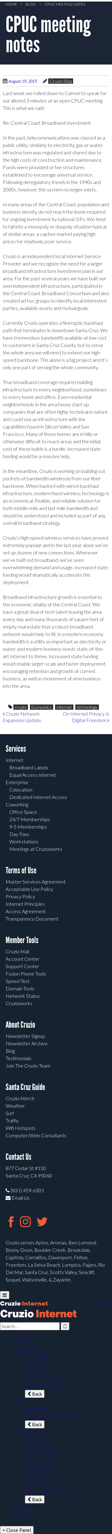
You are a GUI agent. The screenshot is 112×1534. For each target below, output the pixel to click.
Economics (41, 707)
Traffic (12, 1120)
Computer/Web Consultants (36, 1135)
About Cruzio (20, 1024)
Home (11, 4)
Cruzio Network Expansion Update (22, 717)
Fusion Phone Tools (26, 973)
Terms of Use (21, 870)
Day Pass (19, 834)
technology (87, 707)
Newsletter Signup (25, 1036)
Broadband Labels (28, 767)
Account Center (23, 959)
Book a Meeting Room (48, 1491)
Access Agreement (26, 911)
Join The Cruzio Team (28, 1065)
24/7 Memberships (29, 819)
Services (16, 748)
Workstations (23, 841)
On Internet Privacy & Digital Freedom (86, 717)
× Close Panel (16, 1530)
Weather (15, 1106)
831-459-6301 (100, 1304)
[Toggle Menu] (4, 1295)
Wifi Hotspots (20, 1128)
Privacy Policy (20, 896)
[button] (37, 1349)
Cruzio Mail (17, 951)
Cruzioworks (19, 1003)
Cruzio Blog (61, 81)
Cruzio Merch (20, 1098)
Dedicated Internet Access (38, 797)
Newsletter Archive (27, 1043)
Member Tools (22, 940)
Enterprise (17, 782)
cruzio (20, 707)
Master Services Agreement (36, 881)
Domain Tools (20, 988)
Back (36, 1394)
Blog (31, 4)
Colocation (20, 789)
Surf (10, 1113)
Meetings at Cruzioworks (35, 849)
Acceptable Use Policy (29, 889)
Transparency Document (32, 919)
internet (64, 707)
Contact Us (18, 1157)
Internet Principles (25, 904)
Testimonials (18, 1058)
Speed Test (18, 981)
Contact (21, 1514)
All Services (24, 1507)
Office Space (23, 812)
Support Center (22, 966)
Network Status (23, 996)
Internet (14, 760)
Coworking (17, 804)
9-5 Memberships (28, 827)
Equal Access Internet (32, 775)
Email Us (20, 1198)
